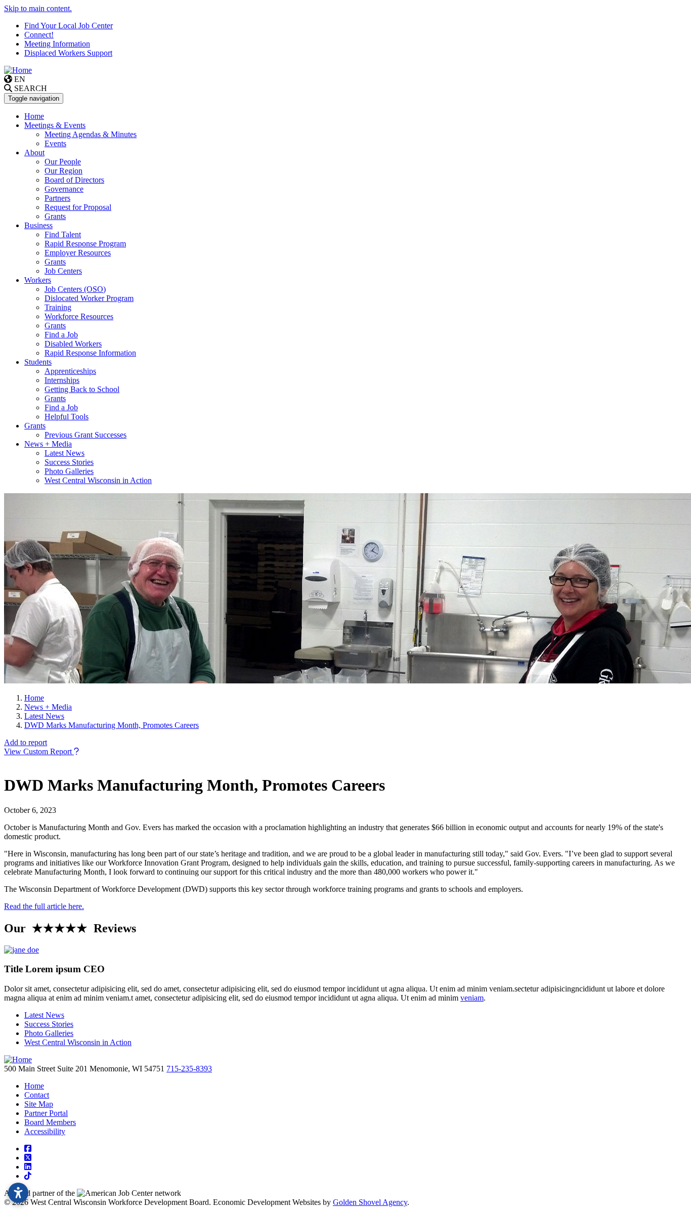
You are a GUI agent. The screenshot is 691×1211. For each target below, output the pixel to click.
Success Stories (69, 462)
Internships (62, 380)
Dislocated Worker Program (89, 298)
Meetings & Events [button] (54, 125)
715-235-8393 (189, 1068)
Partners (57, 198)
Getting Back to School (82, 389)
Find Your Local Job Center (68, 25)
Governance (64, 189)
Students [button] (38, 362)
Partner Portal (46, 1113)
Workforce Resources (79, 316)
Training (58, 307)
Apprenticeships (70, 371)
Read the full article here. (44, 906)
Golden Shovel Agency (370, 1202)
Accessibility (44, 1131)
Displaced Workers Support (68, 53)
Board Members (50, 1122)
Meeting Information (57, 43)
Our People (63, 161)
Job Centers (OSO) (75, 289)
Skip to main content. (38, 8)
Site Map (38, 1104)
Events (55, 143)
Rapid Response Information (90, 353)
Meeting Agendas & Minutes (91, 134)
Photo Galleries (69, 471)
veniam (472, 997)
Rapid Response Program (85, 243)
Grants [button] (35, 425)
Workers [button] (37, 280)
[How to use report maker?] (76, 751)
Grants (55, 216)
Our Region (63, 170)
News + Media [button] (48, 444)
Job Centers (63, 271)
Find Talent (63, 234)
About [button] (34, 152)
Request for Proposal (78, 207)
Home (34, 116)
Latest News (64, 453)
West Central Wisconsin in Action (98, 480)
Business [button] (38, 225)
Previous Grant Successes (85, 434)
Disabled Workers (73, 343)
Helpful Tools (67, 416)
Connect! (39, 34)
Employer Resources (78, 252)
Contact (36, 1095)
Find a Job (61, 334)
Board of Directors (74, 180)
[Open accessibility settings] (18, 1193)
